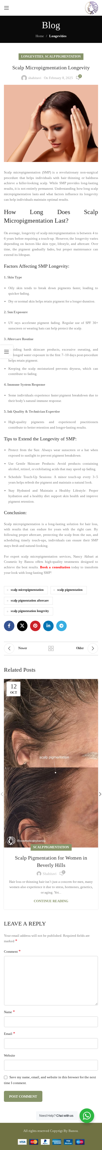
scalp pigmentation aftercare (30, 600)
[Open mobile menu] (6, 8)
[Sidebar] (6, 351)
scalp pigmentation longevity (30, 611)
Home (40, 36)
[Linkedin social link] (48, 626)
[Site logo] (91, 7)
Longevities (57, 36)
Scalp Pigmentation (63, 56)
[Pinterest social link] (35, 626)
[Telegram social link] (61, 626)
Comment (12, 951)
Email (9, 1033)
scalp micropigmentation (27, 590)
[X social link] (22, 626)
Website (9, 1055)
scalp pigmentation (70, 590)
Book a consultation (55, 567)
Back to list (51, 648)
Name (9, 1011)
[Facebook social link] (9, 626)
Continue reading (51, 901)
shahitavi (34, 78)
